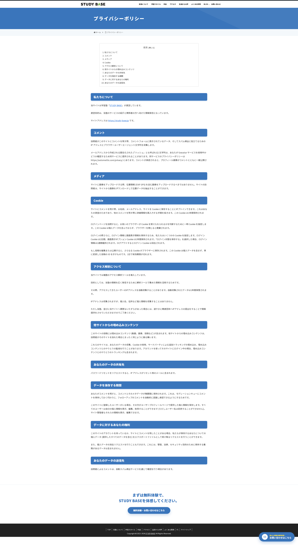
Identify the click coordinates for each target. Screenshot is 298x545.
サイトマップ (186, 529)
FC (178, 529)
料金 (139, 529)
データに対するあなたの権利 (117, 79)
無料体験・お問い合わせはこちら (149, 510)
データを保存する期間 (114, 76)
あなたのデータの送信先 (115, 82)
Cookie (107, 62)
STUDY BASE (116, 105)
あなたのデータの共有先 (115, 72)
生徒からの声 (157, 529)
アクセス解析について (114, 65)
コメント (108, 55)
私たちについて (111, 52)
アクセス (146, 529)
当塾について (118, 529)
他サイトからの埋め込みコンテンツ (119, 69)
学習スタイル (130, 529)
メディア (108, 59)
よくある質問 (169, 529)
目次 (145, 47)
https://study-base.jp (118, 120)
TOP (109, 529)
